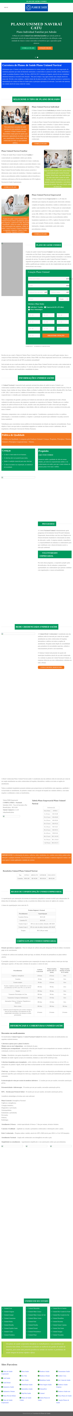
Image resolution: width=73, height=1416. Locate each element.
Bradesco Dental (45, 1376)
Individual (50, 110)
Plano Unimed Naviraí (33, 355)
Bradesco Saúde (44, 1371)
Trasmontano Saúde (64, 1371)
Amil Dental (6, 1382)
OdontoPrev (43, 1389)
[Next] (69, 36)
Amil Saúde (6, 1378)
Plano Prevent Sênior (9, 1396)
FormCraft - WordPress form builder (38, 346)
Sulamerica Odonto (9, 1391)
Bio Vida (24, 1376)
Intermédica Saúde (27, 1389)
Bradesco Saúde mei (64, 1391)
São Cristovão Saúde (64, 1380)
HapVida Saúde (26, 1393)
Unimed (49, 252)
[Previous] (4, 36)
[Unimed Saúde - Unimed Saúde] (36, 7)
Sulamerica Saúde (8, 1387)
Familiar (29, 155)
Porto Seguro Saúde (46, 1384)
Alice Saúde (25, 1380)
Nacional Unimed (49, 530)
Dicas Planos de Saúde (65, 1396)
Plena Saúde (25, 1371)
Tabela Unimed (8, 810)
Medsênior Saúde (45, 1380)
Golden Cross (62, 1376)
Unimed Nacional (8, 385)
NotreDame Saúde (27, 1384)
